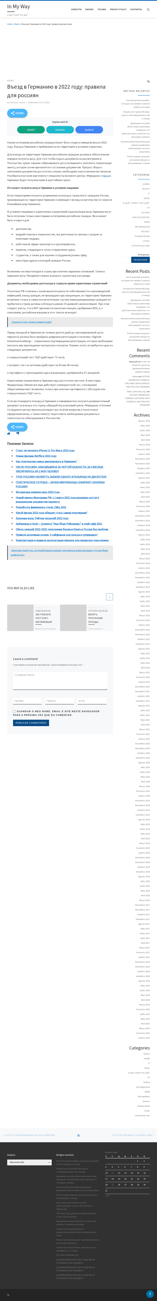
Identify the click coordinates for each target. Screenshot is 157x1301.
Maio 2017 (145, 938)
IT (149, 193)
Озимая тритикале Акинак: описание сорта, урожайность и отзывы (76, 1249)
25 (113, 1184)
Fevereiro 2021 (143, 734)
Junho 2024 (145, 544)
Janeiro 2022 (144, 682)
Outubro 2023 (143, 582)
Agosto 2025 (144, 477)
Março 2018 (144, 900)
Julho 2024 (145, 539)
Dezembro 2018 (142, 857)
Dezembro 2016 (142, 962)
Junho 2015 (145, 1014)
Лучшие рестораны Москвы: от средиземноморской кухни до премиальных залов (76, 1232)
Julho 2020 (145, 767)
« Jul (107, 1195)
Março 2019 (144, 843)
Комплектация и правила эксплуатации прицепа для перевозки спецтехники (62, 540)
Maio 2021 (145, 719)
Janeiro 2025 (144, 511)
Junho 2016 (145, 990)
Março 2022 (144, 672)
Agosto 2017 (144, 924)
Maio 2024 (145, 549)
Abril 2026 (145, 439)
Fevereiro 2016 (143, 1009)
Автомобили (142, 226)
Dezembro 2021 (142, 686)
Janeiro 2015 (144, 1037)
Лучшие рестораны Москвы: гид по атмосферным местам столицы (136, 115)
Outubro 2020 (143, 753)
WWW (147, 222)
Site (82, 701)
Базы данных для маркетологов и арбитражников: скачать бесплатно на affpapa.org (74, 1205)
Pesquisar (144, 255)
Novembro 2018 (142, 862)
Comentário (24, 675)
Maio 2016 (145, 995)
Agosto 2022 (144, 648)
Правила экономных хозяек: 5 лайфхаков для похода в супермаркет (57, 534)
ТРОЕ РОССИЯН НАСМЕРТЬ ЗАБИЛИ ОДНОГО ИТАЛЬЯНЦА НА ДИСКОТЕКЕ (61, 476)
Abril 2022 (145, 667)
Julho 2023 (145, 596)
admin (135, 376)
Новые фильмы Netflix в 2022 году (36, 456)
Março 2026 (144, 444)
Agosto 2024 (144, 534)
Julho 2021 (145, 710)
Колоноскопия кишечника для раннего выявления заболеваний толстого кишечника (135, 146)
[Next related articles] (109, 596)
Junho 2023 (145, 601)
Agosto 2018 (144, 876)
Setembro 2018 (143, 871)
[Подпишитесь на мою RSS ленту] (148, 81)
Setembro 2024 (143, 530)
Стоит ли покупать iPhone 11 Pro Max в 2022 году (45, 450)
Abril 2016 (145, 999)
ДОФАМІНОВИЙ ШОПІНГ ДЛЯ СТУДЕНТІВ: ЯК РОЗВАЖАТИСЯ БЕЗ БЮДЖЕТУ (75, 1261)
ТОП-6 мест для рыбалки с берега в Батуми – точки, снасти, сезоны (76, 1215)
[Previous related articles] (102, 596)
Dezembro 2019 (142, 800)
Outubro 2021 (143, 696)
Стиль (146, 241)
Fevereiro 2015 (143, 1033)
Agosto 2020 (144, 762)
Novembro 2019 (142, 805)
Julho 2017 (145, 928)
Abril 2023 (145, 610)
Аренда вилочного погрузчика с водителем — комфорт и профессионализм (77, 1223)
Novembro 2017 (142, 909)
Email (51, 701)
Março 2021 (144, 729)
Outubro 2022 (143, 639)
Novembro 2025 (142, 463)
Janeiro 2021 (144, 738)
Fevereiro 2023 (143, 620)
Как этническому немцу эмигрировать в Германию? (46, 461)
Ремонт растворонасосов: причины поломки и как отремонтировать (77, 1241)
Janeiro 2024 (144, 568)
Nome (19, 701)
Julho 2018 (145, 881)
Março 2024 (144, 558)
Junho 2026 (145, 430)
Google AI (89, 129)
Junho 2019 (145, 829)
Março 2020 (144, 786)
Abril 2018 (145, 895)
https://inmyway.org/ (136, 391)
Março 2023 (144, 615)
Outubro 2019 (143, 810)
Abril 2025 (145, 496)
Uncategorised (141, 217)
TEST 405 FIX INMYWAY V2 (67, 1255)
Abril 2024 (145, 553)
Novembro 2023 (142, 577)
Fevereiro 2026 (143, 449)
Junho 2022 (145, 658)
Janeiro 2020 (144, 795)
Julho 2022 (145, 653)
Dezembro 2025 (142, 458)
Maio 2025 (145, 492)
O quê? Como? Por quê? (136, 203)
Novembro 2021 (142, 691)
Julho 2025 (145, 482)
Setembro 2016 (143, 976)
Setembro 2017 (143, 919)
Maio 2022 (145, 663)
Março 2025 (144, 501)
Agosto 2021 (144, 705)
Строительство (141, 245)
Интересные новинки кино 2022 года (38, 492)
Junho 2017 (145, 933)
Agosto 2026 (144, 420)
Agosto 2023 (144, 591)
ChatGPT (31, 129)
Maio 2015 (145, 1018)
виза (106, 175)
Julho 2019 (145, 824)
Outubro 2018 (143, 867)
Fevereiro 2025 (143, 506)
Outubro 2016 (143, 971)
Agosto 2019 (144, 819)
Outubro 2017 (143, 914)
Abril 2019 (145, 838)
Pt (148, 207)
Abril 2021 (145, 724)
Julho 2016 (145, 985)
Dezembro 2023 (142, 572)
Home (10, 24)
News (17, 24)
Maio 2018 (145, 890)
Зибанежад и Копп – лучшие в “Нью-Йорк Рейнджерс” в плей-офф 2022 (59, 523)
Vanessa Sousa (17, 103)
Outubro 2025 (143, 468)
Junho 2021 (145, 715)
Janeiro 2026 (144, 454)
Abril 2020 (145, 781)
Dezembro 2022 (142, 629)
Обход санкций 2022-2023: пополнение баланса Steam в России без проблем (62, 529)
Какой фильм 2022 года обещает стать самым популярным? (51, 512)
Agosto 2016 (144, 981)
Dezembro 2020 (142, 743)
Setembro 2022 (143, 644)
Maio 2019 (145, 833)
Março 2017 (144, 947)
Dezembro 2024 (142, 515)
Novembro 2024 (142, 520)
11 (113, 1173)
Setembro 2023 (143, 587)
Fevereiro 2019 (143, 848)
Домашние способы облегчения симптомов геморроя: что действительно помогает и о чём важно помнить (136, 130)
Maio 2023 (145, 606)
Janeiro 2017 (144, 957)
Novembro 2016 (142, 966)
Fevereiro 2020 (143, 791)
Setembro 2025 (143, 473)
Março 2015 (144, 1028)
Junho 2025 (145, 487)
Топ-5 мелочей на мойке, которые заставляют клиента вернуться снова (135, 103)
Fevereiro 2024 (143, 563)
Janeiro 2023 (144, 625)
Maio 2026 (145, 435)
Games (146, 184)
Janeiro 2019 (144, 852)
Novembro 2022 (142, 634)
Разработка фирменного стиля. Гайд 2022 (41, 507)
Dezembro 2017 (142, 905)
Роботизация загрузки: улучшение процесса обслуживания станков (138, 160)
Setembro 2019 (143, 814)
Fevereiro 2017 (143, 952)
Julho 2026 (145, 425)
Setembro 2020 (143, 757)
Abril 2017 (145, 943)
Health (146, 188)
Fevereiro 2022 (143, 677)
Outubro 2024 (143, 525)
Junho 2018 (145, 886)
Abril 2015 (145, 1023)
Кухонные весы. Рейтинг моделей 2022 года (42, 518)
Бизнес (145, 231)
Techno (145, 212)
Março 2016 (144, 1004)
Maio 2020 (145, 776)
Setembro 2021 (143, 700)
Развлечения (142, 236)
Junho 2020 (145, 772)
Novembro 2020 (142, 748)
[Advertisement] (78, 51)
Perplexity (60, 129)
